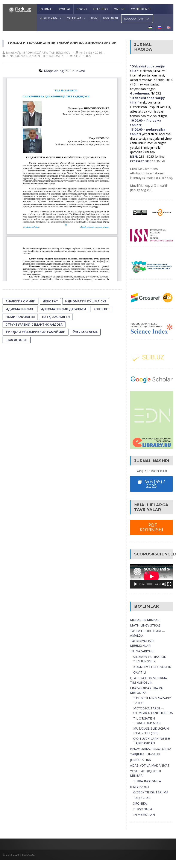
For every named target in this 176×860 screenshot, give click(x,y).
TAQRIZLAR (141, 798)
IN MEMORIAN (144, 815)
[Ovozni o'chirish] (164, 584)
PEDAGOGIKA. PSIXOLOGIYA (150, 749)
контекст (102, 309)
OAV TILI (139, 672)
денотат (50, 301)
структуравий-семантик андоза (34, 324)
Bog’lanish (110, 18)
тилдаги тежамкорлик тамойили (35, 332)
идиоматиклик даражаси (63, 309)
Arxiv (94, 18)
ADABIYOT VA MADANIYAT (149, 765)
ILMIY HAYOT (139, 787)
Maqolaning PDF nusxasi (64, 71)
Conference (141, 9)
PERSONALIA (142, 809)
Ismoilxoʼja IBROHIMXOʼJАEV (26, 52)
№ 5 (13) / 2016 (90, 52)
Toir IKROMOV (60, 52)
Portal (65, 9)
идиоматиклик (19, 309)
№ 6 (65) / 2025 (153, 484)
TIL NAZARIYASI (141, 651)
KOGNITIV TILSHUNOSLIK (152, 667)
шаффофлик (17, 340)
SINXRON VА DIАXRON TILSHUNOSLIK (35, 56)
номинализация (20, 317)
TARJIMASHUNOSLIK (145, 754)
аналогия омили (20, 301)
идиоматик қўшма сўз (85, 301)
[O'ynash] (136, 584)
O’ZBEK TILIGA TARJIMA (150, 792)
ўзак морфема (85, 332)
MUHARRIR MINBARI (145, 620)
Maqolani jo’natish (137, 18)
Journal (46, 9)
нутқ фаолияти (56, 317)
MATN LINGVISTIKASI (145, 625)
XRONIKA (140, 803)
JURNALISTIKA (140, 760)
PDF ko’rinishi (151, 527)
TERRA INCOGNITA (147, 781)
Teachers (100, 9)
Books (81, 9)
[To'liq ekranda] (169, 584)
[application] (151, 576)
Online (119, 9)
